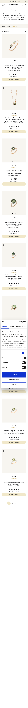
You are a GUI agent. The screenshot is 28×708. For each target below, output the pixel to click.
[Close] (25, 1)
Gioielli (8, 26)
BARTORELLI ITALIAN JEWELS (14, 1)
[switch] (24, 358)
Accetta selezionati (14, 379)
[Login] (22, 5)
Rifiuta (14, 384)
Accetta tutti (14, 374)
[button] (12, 161)
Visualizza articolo (14, 79)
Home (3, 26)
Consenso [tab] (4, 326)
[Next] (15, 503)
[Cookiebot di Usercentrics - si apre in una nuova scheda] (19, 322)
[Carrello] (25, 5)
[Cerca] (5, 5)
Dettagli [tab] (12, 326)
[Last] (19, 503)
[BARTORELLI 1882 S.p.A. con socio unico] (14, 5)
